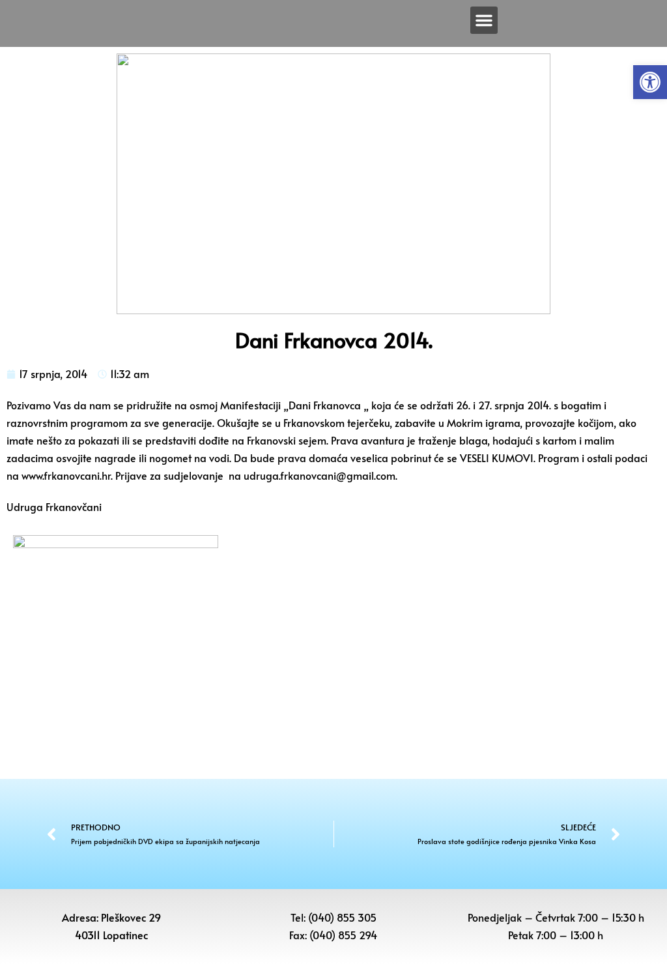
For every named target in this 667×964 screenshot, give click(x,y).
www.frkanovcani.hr (66, 475)
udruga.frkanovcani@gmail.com (319, 475)
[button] (650, 82)
